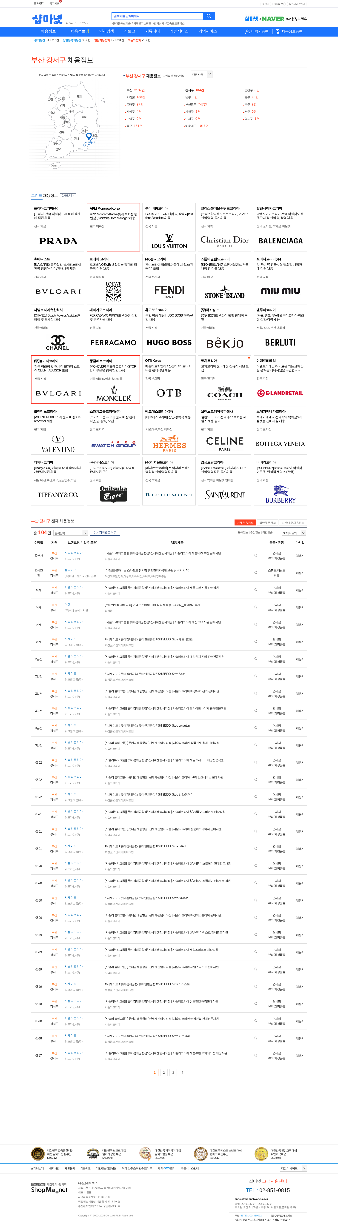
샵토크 (129, 31)
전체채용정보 (245, 522)
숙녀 (153, 576)
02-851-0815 (268, 1190)
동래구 (134, 104)
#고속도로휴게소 (174, 23)
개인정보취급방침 (106, 1168)
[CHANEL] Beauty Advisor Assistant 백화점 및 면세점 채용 (57, 317)
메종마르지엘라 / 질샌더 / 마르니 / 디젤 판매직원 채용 (167, 368)
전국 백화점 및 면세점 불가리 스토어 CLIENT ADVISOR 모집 (57, 368)
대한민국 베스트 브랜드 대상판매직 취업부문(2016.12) (226, 1154)
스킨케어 (118, 645)
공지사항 (54, 3)
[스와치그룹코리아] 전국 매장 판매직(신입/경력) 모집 (112, 419)
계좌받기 (166, 1168)
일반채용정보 (267, 522)
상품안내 (67, 195)
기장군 (135, 97)
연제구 (193, 118)
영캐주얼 (161, 576)
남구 (191, 97)
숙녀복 (146, 576)
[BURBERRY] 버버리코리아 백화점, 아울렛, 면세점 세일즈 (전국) (280, 470)
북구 (250, 104)
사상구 (134, 111)
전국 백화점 (97, 226)
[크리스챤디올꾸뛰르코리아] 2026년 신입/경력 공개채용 (224, 216)
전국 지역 (207, 226)
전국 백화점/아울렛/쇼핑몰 (106, 378)
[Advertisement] (169, 1123)
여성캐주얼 (111, 576)
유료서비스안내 (297, 4)
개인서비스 (179, 31)
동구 (251, 97)
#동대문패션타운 (121, 23)
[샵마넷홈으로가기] (49, 1183)
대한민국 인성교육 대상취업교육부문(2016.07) (284, 1154)
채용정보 (48, 31)
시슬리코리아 (112, 559)
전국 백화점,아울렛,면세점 (217, 480)
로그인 (265, 4)
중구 (134, 126)
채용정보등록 (292, 31)
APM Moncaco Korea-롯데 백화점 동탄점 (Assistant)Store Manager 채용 (113, 216)
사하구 (193, 111)
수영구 (134, 118)
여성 (139, 576)
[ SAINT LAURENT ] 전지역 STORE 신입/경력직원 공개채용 (223, 470)
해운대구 (197, 126)
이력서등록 (259, 31)
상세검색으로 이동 (105, 532)
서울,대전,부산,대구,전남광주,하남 (55, 480)
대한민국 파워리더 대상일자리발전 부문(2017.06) (168, 1154)
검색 (209, 16)
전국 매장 (207, 277)
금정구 (252, 90)
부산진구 (196, 104)
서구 (250, 111)
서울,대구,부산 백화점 (158, 429)
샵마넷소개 (37, 1168)
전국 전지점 (152, 277)
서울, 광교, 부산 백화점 (271, 327)
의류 (134, 576)
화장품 (108, 610)
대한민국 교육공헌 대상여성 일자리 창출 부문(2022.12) (60, 1154)
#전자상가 (158, 23)
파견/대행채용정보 (293, 522)
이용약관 (85, 1168)
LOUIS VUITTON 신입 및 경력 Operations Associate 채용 (169, 216)
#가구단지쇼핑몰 (141, 23)
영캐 (120, 576)
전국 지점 (40, 226)
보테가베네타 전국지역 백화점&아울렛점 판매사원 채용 (279, 419)
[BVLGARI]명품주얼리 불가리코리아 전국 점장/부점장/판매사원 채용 (57, 266)
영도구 (252, 118)
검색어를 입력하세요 (126, 16)
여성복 (127, 576)
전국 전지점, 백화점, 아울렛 (273, 226)
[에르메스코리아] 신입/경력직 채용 (168, 417)
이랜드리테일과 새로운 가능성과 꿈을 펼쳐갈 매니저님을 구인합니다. (280, 368)
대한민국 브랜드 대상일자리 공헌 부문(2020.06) (114, 1154)
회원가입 (279, 4)
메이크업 (128, 645)
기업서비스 (207, 31)
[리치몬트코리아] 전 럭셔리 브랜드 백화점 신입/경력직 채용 (168, 470)
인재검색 (106, 31)
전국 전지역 (208, 378)
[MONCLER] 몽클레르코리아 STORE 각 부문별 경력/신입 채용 (113, 368)
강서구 (194, 90)
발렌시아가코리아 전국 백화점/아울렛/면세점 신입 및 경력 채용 (280, 216)
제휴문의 (70, 1168)
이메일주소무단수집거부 (137, 1168)
